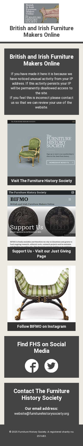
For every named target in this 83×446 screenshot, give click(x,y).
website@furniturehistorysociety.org (41, 414)
